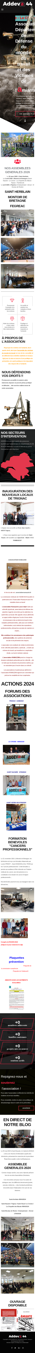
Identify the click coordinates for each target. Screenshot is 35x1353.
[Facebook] (11, 1347)
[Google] (19, 1347)
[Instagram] (23, 1347)
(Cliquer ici (4, 945)
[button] (25, 114)
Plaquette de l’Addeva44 (20, 971)
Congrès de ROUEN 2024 (9, 942)
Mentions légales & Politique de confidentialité (17, 1342)
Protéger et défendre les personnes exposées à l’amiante (24, 327)
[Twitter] (15, 1347)
